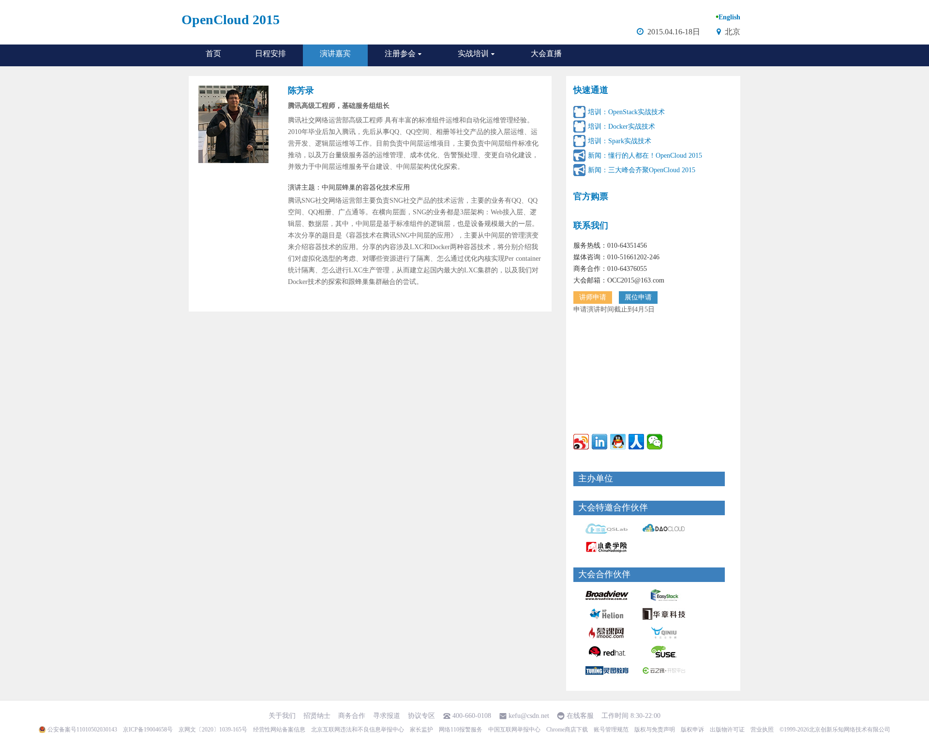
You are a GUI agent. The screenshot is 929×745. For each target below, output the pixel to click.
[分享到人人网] (636, 441)
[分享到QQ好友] (618, 441)
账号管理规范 (611, 729)
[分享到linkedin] (599, 441)
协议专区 (421, 715)
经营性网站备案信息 (279, 729)
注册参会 (400, 53)
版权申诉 (692, 729)
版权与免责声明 (654, 729)
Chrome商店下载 (567, 729)
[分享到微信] (654, 441)
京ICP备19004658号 (148, 729)
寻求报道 (386, 715)
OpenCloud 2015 (230, 19)
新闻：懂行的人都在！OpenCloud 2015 (645, 155)
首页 (213, 53)
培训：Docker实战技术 (621, 126)
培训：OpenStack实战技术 (626, 112)
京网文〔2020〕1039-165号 (213, 729)
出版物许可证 (727, 729)
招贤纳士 (316, 715)
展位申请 (638, 297)
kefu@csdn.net (529, 715)
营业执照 (762, 729)
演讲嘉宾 (335, 53)
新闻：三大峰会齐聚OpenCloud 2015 (641, 170)
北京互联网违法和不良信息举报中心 (357, 729)
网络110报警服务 (460, 729)
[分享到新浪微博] (581, 441)
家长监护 (421, 729)
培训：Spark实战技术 (619, 141)
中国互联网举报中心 (514, 729)
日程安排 (270, 53)
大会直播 (546, 53)
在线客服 (580, 715)
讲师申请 (592, 297)
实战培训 (473, 53)
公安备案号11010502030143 (82, 729)
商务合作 (351, 715)
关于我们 (282, 715)
